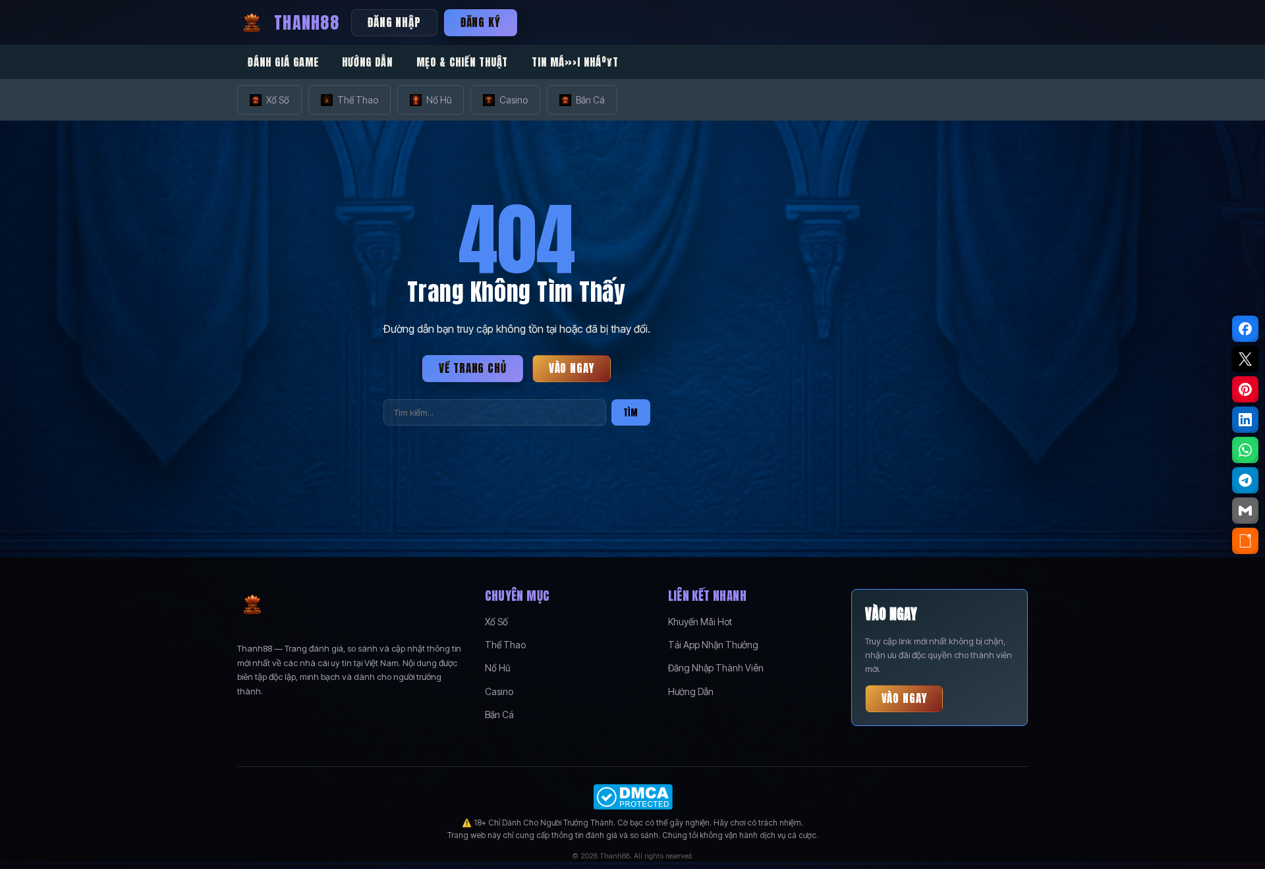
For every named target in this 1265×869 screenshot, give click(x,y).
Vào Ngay (571, 368)
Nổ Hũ (438, 99)
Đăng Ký (481, 22)
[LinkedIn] (1245, 419)
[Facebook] (1245, 329)
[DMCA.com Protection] (632, 797)
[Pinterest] (1245, 389)
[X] (1245, 359)
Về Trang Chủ (472, 368)
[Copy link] (1245, 541)
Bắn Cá (590, 99)
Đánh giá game (283, 62)
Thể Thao (357, 99)
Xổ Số (277, 99)
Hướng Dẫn (691, 691)
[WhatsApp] (1245, 450)
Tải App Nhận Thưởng (713, 644)
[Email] (1245, 510)
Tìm (630, 412)
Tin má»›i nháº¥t (575, 62)
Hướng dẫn (367, 62)
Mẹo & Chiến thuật (462, 62)
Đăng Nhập (394, 22)
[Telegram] (1245, 480)
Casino (513, 99)
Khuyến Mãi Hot (700, 621)
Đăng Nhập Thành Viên (716, 667)
